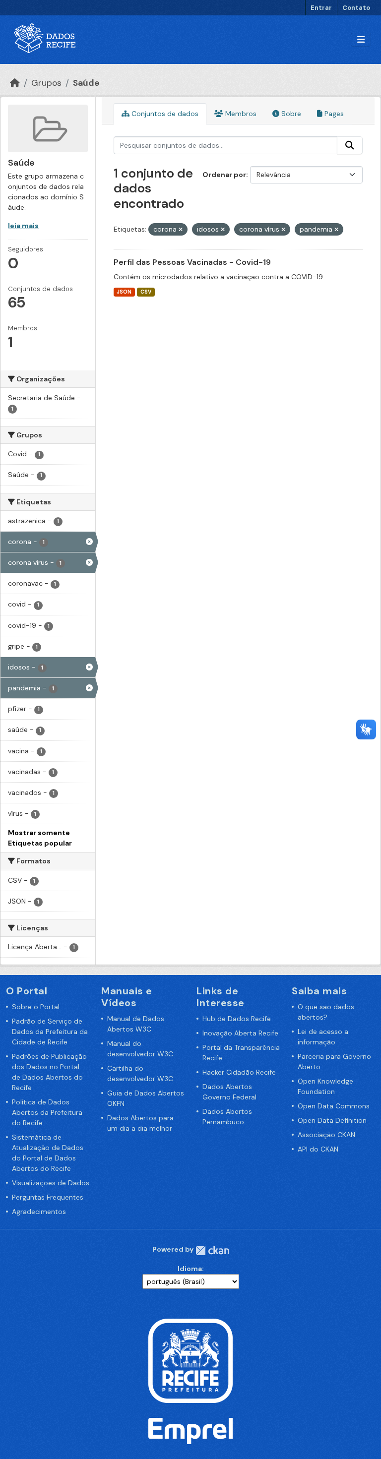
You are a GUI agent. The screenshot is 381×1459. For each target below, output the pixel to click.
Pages (333, 113)
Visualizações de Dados (50, 1182)
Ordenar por (224, 174)
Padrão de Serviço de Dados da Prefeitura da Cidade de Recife (50, 1031)
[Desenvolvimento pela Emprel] (190, 1430)
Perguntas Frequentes (47, 1197)
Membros (239, 113)
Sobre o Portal (36, 1006)
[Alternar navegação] (361, 40)
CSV (145, 292)
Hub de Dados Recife (236, 1018)
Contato (356, 7)
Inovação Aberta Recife (240, 1033)
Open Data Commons (334, 1105)
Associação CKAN (326, 1134)
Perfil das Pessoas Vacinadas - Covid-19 (192, 262)
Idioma (190, 1268)
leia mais (23, 225)
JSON (124, 292)
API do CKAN (318, 1149)
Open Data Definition (332, 1120)
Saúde (86, 82)
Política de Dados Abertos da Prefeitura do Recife (47, 1112)
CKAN (212, 1250)
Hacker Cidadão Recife (239, 1072)
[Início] (15, 82)
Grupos (46, 82)
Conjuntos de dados (163, 113)
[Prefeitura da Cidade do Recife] (190, 1360)
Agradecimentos (39, 1211)
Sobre (290, 113)
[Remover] (181, 229)
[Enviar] (350, 145)
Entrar (321, 7)
